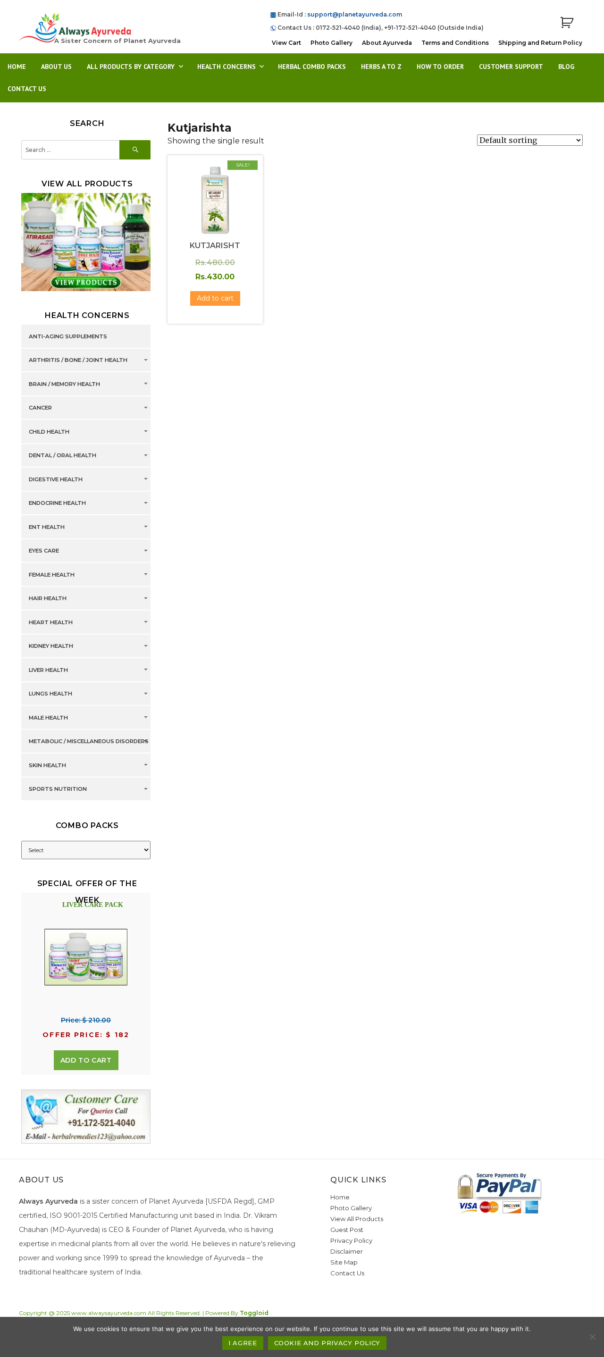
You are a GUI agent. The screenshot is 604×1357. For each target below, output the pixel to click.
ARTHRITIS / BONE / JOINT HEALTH (78, 360)
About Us (56, 66)
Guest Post (346, 1229)
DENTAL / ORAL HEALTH (62, 455)
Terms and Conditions (455, 42)
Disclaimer (346, 1251)
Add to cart (86, 1060)
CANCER (40, 408)
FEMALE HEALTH (52, 574)
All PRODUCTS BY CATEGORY (131, 66)
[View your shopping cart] (566, 22)
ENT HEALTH (47, 527)
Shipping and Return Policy (540, 42)
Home (17, 66)
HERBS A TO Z (381, 66)
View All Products (356, 1219)
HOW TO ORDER (440, 66)
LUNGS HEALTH (50, 694)
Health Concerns (226, 66)
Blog (566, 66)
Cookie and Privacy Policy (327, 1343)
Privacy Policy (351, 1240)
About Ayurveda (387, 42)
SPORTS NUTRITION (58, 789)
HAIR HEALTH (48, 598)
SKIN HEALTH (47, 765)
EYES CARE (44, 551)
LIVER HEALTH (48, 670)
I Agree (242, 1343)
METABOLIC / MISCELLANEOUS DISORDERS (89, 741)
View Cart (286, 42)
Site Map (344, 1262)
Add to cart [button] (215, 298)
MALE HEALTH (48, 717)
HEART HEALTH (51, 622)
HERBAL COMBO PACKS (312, 66)
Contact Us (27, 88)
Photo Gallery (331, 42)
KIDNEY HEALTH (51, 646)
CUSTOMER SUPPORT (511, 66)
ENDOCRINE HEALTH (57, 503)
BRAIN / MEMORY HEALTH (64, 384)
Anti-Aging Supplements (68, 336)
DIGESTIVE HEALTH (56, 479)
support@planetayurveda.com (354, 14)
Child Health (49, 431)
